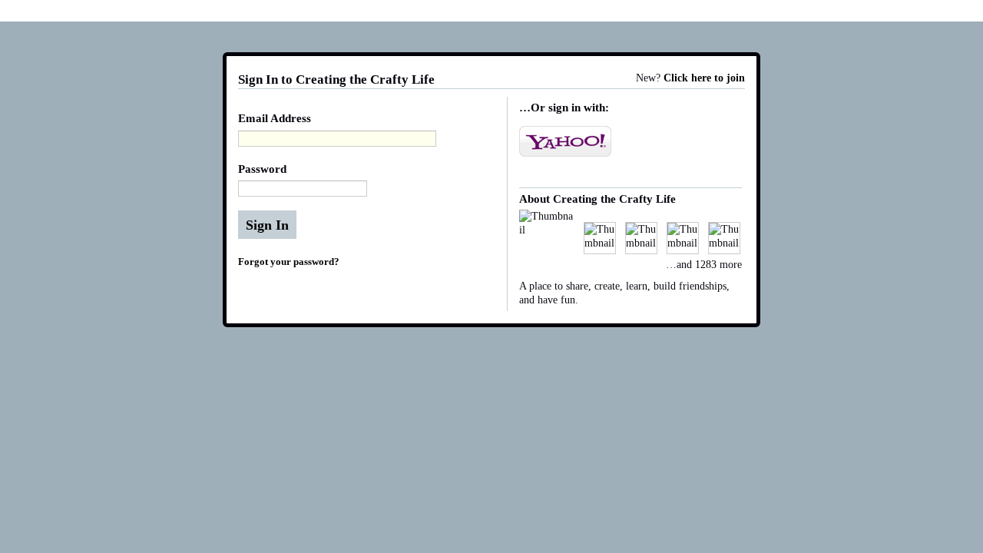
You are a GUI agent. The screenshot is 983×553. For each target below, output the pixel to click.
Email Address (274, 118)
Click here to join (704, 78)
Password (262, 169)
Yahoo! (565, 141)
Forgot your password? (288, 261)
